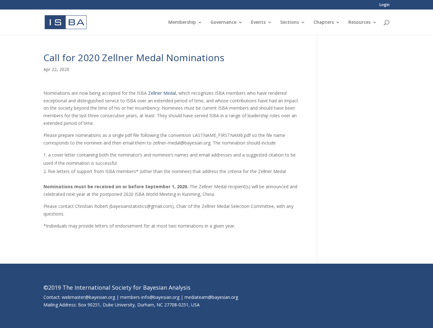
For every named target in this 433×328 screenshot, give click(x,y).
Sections (289, 22)
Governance (223, 22)
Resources (359, 22)
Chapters (323, 22)
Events (258, 22)
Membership (182, 22)
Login (384, 5)
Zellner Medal (162, 93)
